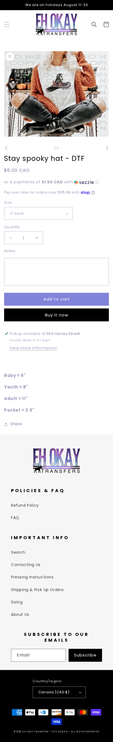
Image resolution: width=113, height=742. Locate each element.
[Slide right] (107, 148)
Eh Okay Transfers (35, 731)
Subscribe (85, 655)
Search (18, 552)
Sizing (17, 602)
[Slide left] (6, 148)
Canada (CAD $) (54, 692)
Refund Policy (25, 505)
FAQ (15, 517)
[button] (7, 24)
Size (8, 202)
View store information (33, 348)
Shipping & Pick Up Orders (37, 589)
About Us (20, 614)
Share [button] (16, 424)
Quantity (12, 227)
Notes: (10, 250)
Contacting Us (26, 564)
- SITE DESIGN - (60, 731)
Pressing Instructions (32, 577)
